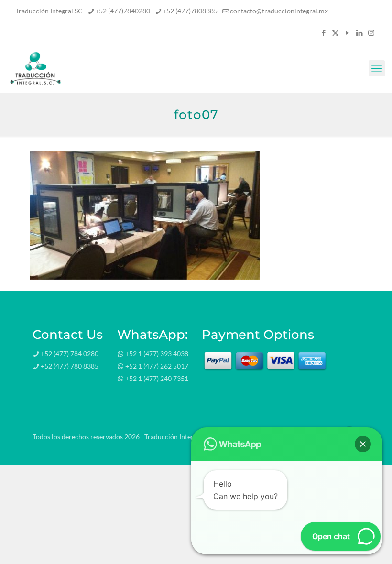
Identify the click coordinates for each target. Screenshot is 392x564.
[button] (363, 444)
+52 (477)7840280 (122, 11)
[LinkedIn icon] (359, 32)
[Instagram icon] (371, 32)
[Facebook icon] (323, 32)
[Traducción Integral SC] (35, 68)
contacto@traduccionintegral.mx (279, 11)
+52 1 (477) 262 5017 (156, 366)
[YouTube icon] (347, 32)
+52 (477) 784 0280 (69, 353)
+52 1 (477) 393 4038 (156, 353)
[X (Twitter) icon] (335, 32)
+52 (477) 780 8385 (69, 366)
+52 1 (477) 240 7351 (156, 378)
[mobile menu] (377, 68)
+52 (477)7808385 (190, 11)
